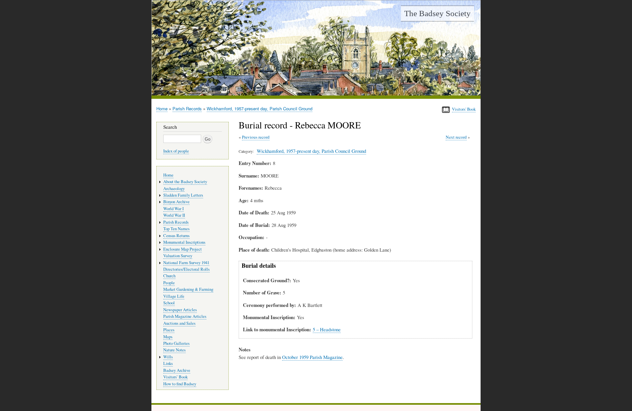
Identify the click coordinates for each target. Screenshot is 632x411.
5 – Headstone (327, 329)
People (169, 283)
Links (168, 363)
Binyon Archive (176, 202)
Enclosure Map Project (182, 249)
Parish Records (187, 108)
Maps (167, 337)
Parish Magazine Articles (184, 316)
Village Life (173, 296)
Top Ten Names (176, 229)
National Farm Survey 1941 (186, 262)
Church (169, 276)
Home (162, 108)
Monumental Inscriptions (184, 242)
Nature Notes (174, 350)
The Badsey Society (437, 13)
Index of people (176, 151)
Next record (456, 137)
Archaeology (174, 188)
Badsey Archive (176, 370)
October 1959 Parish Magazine (312, 357)
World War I (173, 208)
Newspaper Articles (180, 310)
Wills (168, 357)
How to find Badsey (179, 384)
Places (168, 330)
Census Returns (176, 235)
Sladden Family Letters (183, 195)
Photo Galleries (176, 343)
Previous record (256, 137)
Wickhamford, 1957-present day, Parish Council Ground (259, 108)
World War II (174, 215)
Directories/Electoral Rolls (186, 269)
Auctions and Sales (179, 323)
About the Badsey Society (185, 181)
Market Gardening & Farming (188, 289)
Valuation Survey (177, 256)
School (169, 303)
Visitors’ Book (175, 377)
